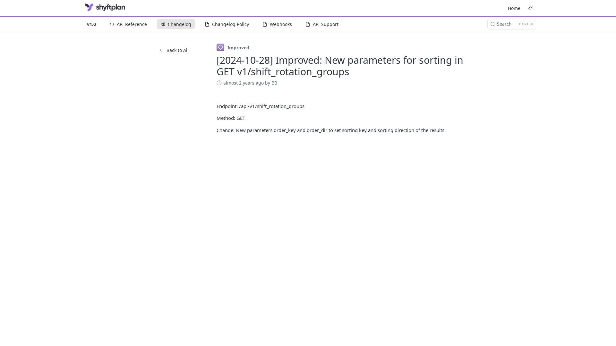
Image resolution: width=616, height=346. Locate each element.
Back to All (178, 50)
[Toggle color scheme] (531, 8)
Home (514, 8)
